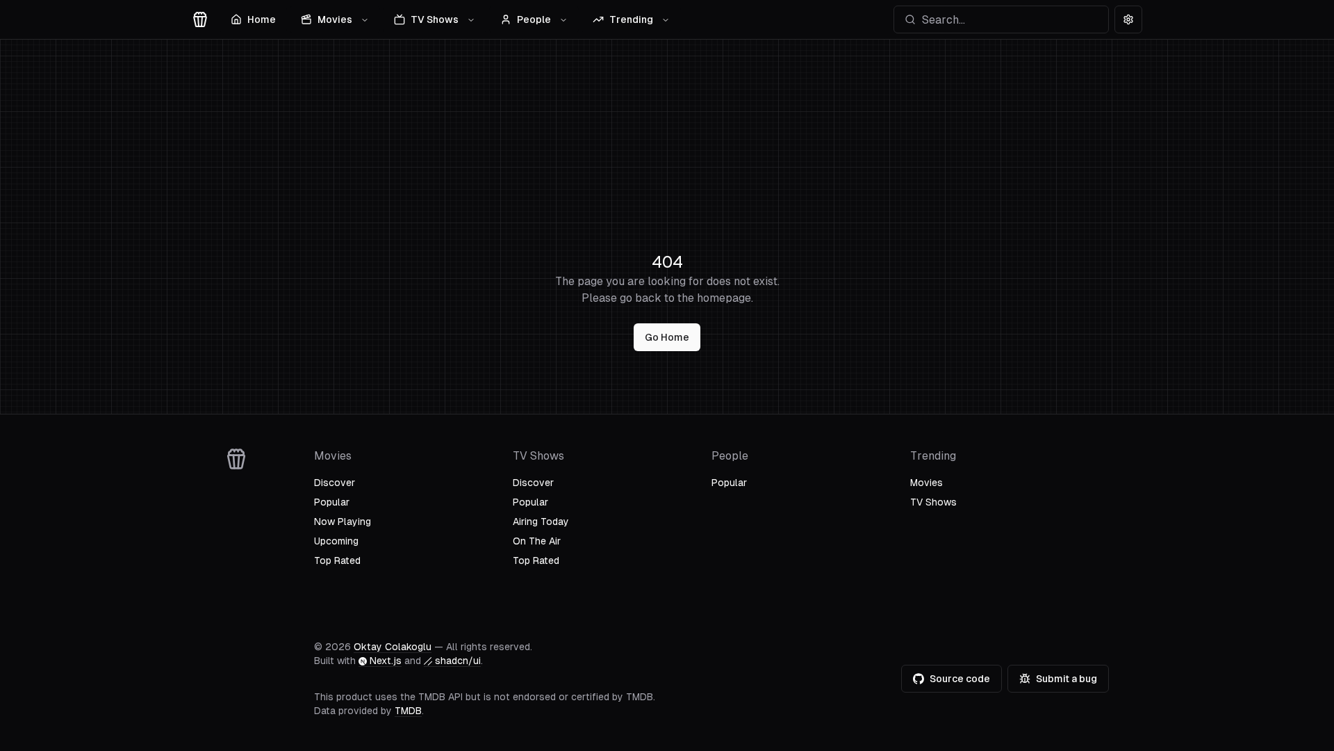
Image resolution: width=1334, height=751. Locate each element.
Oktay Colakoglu (392, 646)
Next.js (386, 660)
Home (261, 19)
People (534, 19)
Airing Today (541, 521)
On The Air (537, 541)
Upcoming (336, 541)
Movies (335, 19)
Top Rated (337, 560)
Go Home (667, 337)
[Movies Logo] (200, 19)
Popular (331, 502)
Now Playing (342, 521)
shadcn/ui (458, 660)
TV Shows (435, 19)
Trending (631, 19)
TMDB (408, 710)
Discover (334, 482)
